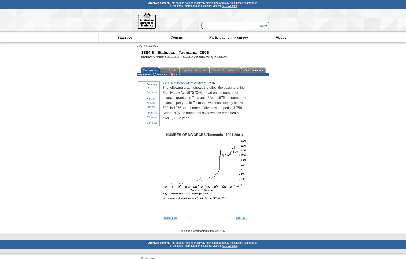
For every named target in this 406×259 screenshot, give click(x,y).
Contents (152, 122)
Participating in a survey (228, 37)
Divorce (198, 82)
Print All (177, 74)
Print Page (161, 74)
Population (183, 82)
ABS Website (229, 5)
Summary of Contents (152, 88)
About (281, 37)
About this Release (152, 114)
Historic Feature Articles (151, 102)
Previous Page (170, 217)
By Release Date (149, 46)
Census (176, 37)
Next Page (241, 217)
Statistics (124, 37)
